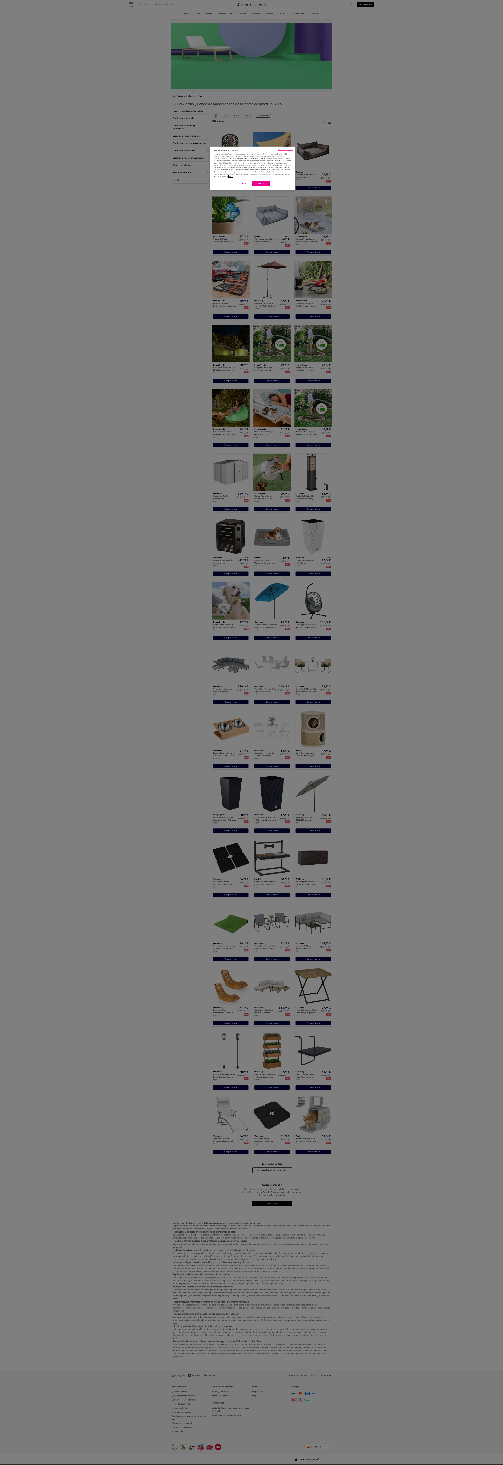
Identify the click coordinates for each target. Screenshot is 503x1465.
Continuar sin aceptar (285, 150)
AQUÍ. (231, 176)
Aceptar (261, 183)
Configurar (242, 183)
